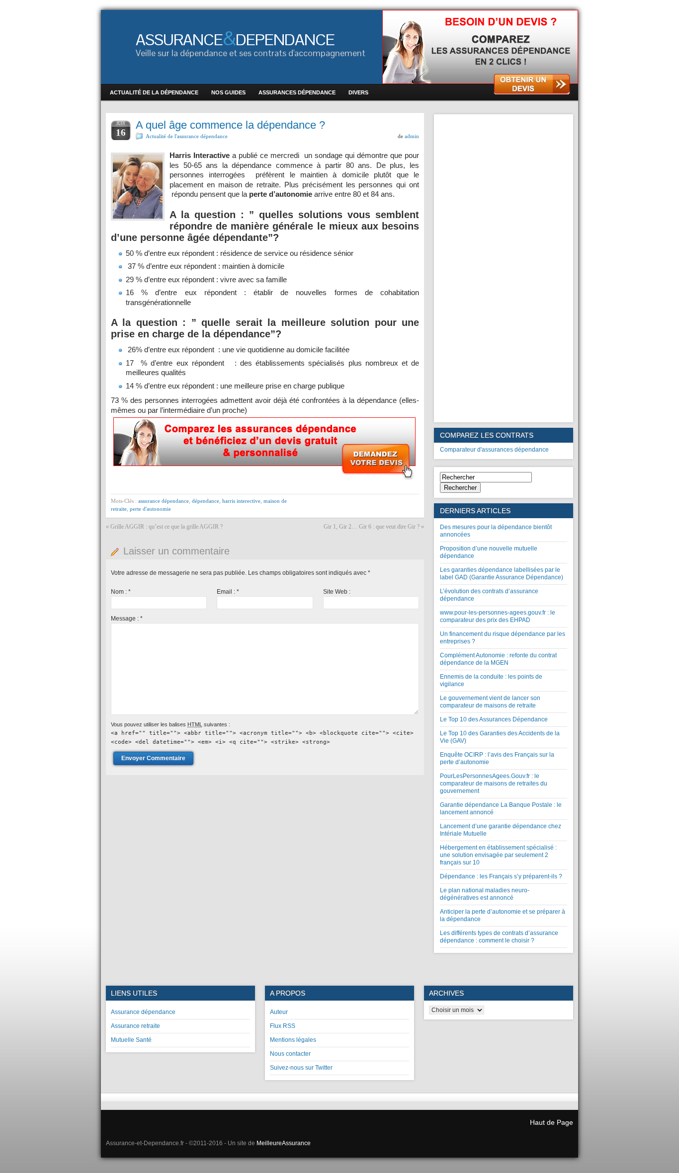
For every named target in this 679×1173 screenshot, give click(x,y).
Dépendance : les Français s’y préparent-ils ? (501, 876)
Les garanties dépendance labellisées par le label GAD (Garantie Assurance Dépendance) (501, 573)
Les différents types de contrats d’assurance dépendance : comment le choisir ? (499, 937)
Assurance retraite (135, 1025)
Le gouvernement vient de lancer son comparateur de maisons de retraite (490, 702)
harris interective (241, 501)
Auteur (279, 1012)
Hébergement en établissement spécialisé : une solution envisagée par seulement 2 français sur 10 (498, 855)
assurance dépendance (163, 501)
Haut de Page (551, 1122)
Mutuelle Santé (131, 1039)
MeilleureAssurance (283, 1143)
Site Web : (336, 591)
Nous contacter (290, 1053)
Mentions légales (293, 1039)
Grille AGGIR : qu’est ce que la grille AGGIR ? (166, 526)
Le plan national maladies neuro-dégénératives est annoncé (484, 894)
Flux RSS (282, 1025)
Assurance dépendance (143, 1012)
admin (412, 136)
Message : (127, 618)
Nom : (121, 591)
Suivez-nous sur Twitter (301, 1067)
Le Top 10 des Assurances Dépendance (494, 719)
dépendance (205, 501)
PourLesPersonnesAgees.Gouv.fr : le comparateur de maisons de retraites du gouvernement (493, 783)
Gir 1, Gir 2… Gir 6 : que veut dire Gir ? (372, 526)
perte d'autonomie (150, 509)
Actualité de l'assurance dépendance (187, 136)
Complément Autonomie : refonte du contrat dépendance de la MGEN (498, 659)
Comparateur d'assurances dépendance (494, 449)
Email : (228, 591)
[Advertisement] (503, 268)
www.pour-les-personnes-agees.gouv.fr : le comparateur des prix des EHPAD (497, 616)
